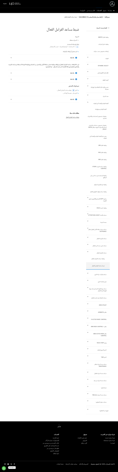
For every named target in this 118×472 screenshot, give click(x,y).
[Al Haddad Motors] (112, 3)
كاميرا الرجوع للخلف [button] (102, 350)
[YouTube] (8, 464)
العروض (85, 440)
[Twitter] (11, 464)
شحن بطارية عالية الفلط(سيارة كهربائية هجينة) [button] (99, 88)
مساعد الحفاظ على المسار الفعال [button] (99, 298)
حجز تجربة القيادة (82, 438)
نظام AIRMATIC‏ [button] (102, 312)
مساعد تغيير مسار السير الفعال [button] (100, 246)
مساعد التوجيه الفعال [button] (102, 238)
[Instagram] (5, 464)
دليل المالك (56, 453)
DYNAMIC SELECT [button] (103, 66)
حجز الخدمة (56, 438)
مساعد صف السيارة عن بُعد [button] (100, 380)
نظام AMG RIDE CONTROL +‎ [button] (99, 326)
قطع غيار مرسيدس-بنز (53, 448)
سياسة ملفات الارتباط (71, 464)
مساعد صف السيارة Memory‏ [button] (99, 395)
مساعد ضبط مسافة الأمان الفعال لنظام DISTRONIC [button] (97, 230)
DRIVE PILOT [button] (103, 305)
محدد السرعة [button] (103, 222)
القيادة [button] (107, 58)
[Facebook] (14, 464)
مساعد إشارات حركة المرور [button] (100, 274)
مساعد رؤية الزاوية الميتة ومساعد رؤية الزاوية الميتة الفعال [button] (98, 290)
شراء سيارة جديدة (110, 438)
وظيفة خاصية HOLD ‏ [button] (101, 208)
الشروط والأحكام (83, 464)
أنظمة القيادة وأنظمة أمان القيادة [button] (101, 103)
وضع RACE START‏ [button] (102, 343)
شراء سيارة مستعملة (109, 440)
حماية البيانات (60, 464)
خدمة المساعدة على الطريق (51, 446)
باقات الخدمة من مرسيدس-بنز (51, 443)
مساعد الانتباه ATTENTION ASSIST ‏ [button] (97, 215)
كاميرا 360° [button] (104, 357)
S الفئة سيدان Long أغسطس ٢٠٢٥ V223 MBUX (91, 17)
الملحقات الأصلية (54, 451)
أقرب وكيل (84, 443)
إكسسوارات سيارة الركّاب (52, 440)
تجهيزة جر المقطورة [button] (104, 410)
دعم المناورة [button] (104, 388)
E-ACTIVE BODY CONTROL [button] (99, 319)
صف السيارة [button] (105, 96)
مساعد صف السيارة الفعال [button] (100, 373)
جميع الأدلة (107, 17)
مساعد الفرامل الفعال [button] (102, 253)
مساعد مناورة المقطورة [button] (101, 402)
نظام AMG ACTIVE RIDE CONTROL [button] (100, 334)
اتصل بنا (113, 443)
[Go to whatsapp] (4, 468)
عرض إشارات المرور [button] (102, 281)
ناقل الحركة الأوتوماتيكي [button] (103, 73)
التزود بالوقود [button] (105, 80)
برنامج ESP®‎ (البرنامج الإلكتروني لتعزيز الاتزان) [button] (98, 200)
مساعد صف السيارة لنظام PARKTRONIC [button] (101, 365)
